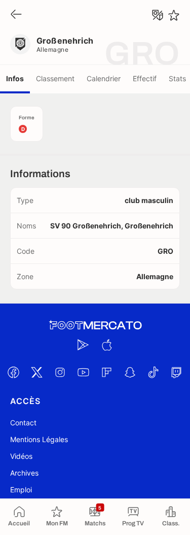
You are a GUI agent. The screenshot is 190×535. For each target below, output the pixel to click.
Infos (15, 78)
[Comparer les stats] (157, 15)
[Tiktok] (153, 372)
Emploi (21, 489)
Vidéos (21, 456)
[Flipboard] (107, 372)
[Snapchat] (130, 372)
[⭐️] (174, 15)
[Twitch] (176, 372)
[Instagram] (60, 372)
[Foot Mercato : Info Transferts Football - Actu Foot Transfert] (95, 325)
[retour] (16, 15)
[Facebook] (13, 372)
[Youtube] (83, 372)
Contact (23, 422)
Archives (24, 473)
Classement (55, 78)
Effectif (145, 78)
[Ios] (107, 344)
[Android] (83, 344)
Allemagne (52, 49)
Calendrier (104, 78)
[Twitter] (37, 372)
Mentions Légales (39, 439)
